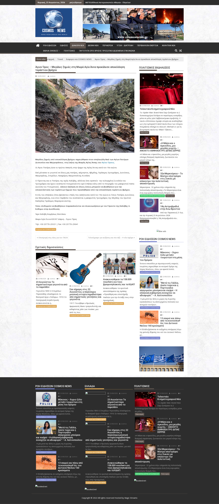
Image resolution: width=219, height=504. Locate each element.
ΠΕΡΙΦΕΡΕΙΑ (107, 45)
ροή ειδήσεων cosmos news (150, 272)
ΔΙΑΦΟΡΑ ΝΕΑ (78, 45)
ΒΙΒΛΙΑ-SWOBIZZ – (51, 51)
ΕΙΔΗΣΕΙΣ (64, 45)
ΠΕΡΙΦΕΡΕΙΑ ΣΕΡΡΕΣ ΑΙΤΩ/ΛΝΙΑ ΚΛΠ (152, 196)
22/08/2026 (75, 286)
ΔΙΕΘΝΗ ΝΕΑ (93, 45)
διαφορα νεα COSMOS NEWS (45, 229)
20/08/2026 (166, 137)
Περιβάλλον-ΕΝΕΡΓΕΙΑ (147, 45)
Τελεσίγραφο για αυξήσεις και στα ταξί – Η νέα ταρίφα (110, 237)
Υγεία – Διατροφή (125, 45)
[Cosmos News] (37, 45)
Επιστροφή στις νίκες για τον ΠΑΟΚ (53, 237)
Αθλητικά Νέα (168, 45)
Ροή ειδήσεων (49, 45)
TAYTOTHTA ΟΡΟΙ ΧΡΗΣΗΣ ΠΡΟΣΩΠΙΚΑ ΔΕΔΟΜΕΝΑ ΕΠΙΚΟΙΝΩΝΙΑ (107, 51)
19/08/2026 (166, 200)
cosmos (52, 76)
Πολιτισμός (69, 51)
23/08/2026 (42, 279)
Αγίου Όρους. (108, 162)
